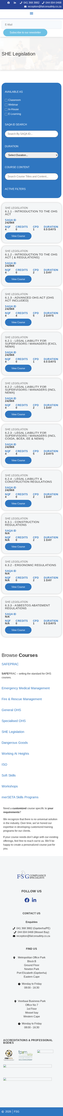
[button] (31, 13)
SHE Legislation (16, 208)
